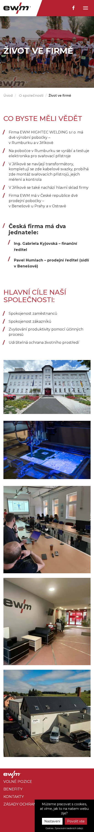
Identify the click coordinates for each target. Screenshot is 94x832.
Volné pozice (17, 781)
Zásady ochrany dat (25, 804)
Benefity (12, 789)
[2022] (47, 386)
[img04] (47, 450)
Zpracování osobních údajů (69, 828)
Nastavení (52, 821)
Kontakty (13, 797)
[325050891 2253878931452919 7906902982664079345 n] (47, 621)
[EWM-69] (47, 713)
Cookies (49, 828)
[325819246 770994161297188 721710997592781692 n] (47, 529)
